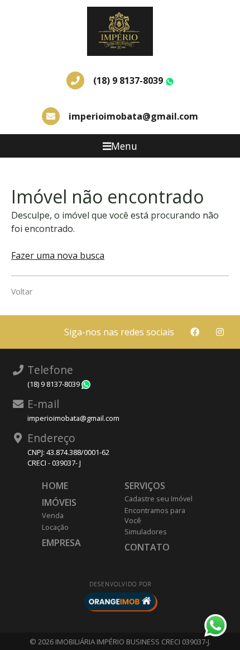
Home (55, 486)
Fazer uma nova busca (57, 255)
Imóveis (59, 502)
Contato (147, 547)
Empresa (61, 543)
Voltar (21, 291)
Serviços (144, 486)
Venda (53, 515)
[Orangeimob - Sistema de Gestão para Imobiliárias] (120, 601)
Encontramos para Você (154, 515)
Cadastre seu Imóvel (158, 499)
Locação (55, 527)
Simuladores (145, 531)
